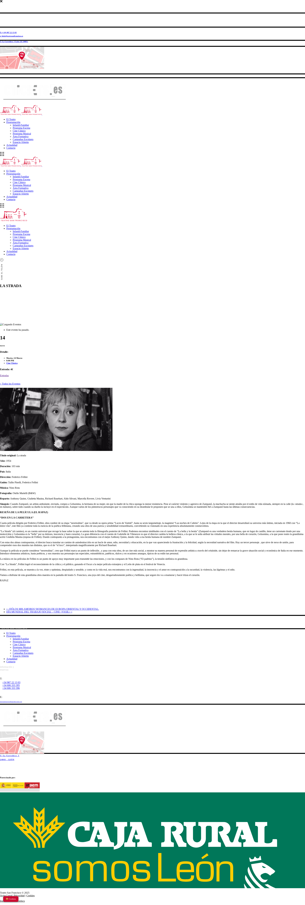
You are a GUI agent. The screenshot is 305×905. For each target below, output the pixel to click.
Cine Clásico (12, 363)
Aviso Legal (6, 895)
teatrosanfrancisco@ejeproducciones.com (11, 701)
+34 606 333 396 (11, 688)
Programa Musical (22, 647)
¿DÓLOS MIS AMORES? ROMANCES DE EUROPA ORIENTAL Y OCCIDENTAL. (52, 609)
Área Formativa (20, 650)
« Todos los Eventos (10, 383)
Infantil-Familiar (21, 638)
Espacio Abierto (21, 656)
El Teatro (11, 633)
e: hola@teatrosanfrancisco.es (11, 36)
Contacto (10, 661)
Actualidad (11, 658)
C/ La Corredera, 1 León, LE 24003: (14, 42)
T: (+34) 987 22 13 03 (8, 32)
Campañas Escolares (23, 653)
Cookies (30, 895)
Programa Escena (21, 641)
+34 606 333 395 (11, 685)
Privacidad (19, 895)
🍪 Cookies (11, 899)
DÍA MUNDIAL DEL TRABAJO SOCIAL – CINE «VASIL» (39, 611)
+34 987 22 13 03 (11, 682)
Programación (13, 636)
